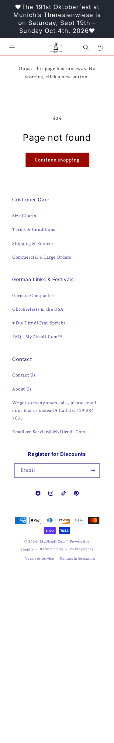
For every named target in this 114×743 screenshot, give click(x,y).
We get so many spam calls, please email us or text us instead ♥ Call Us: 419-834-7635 (54, 410)
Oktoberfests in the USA (38, 309)
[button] (12, 47)
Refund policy (52, 549)
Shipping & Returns (33, 243)
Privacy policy (82, 549)
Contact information (77, 559)
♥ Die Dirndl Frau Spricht (38, 322)
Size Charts (24, 215)
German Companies (33, 295)
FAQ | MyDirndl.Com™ (37, 336)
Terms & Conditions (33, 229)
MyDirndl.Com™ (54, 541)
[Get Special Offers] (92, 470)
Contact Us (24, 375)
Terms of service (39, 559)
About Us (22, 389)
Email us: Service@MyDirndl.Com (48, 431)
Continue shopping (57, 160)
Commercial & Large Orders (41, 257)
